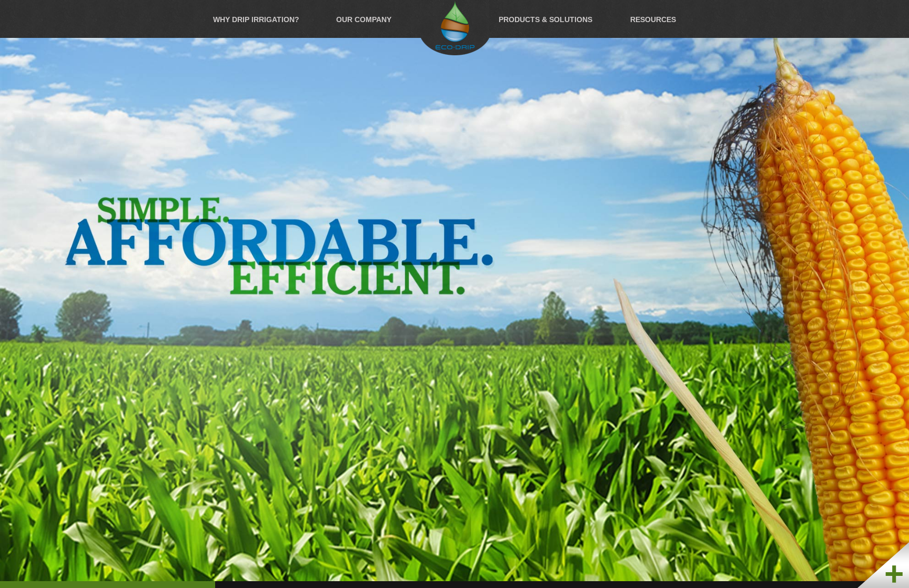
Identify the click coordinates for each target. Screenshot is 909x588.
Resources (653, 18)
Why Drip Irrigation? (256, 18)
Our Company (363, 18)
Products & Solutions (545, 18)
